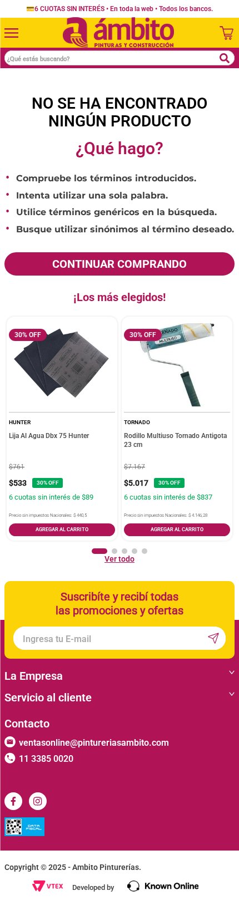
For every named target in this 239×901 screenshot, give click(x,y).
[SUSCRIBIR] (212, 638)
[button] (99, 551)
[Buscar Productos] (224, 58)
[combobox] (119, 58)
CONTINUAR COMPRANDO (119, 264)
